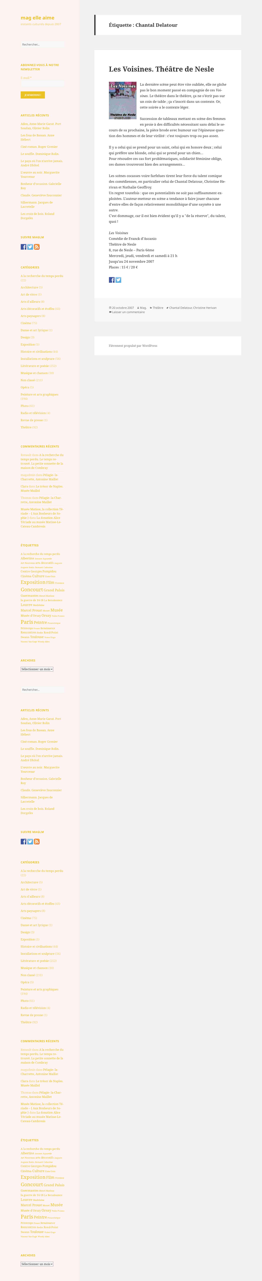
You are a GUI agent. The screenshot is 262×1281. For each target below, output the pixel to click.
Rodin (40, 632)
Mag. (143, 308)
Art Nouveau (28, 563)
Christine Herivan (205, 308)
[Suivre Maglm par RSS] (37, 247)
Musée (56, 610)
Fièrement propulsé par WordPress (133, 346)
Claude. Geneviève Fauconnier (41, 195)
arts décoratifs (44, 563)
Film (50, 582)
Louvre (26, 604)
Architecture (29, 287)
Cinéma (26, 323)
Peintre (40, 622)
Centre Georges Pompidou (38, 571)
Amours (38, 558)
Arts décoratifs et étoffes (37, 309)
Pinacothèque (54, 623)
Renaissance (47, 628)
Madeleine (38, 605)
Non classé (28, 380)
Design (25, 337)
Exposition (28, 344)
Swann (25, 637)
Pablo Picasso (58, 616)
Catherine (48, 567)
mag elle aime (37, 17)
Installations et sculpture (38, 359)
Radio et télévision (33, 413)
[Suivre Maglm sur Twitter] (30, 247)
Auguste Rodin (27, 567)
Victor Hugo (49, 637)
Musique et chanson (34, 373)
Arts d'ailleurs (30, 302)
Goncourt (32, 589)
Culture (38, 575)
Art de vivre (29, 294)
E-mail (26, 78)
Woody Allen (44, 641)
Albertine (27, 558)
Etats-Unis (50, 576)
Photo (25, 406)
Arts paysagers (31, 316)
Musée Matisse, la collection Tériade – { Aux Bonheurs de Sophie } (42, 513)
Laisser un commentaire (128, 312)
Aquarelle (47, 558)
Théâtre (26, 427)
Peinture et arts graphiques (39, 394)
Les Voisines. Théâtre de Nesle (161, 69)
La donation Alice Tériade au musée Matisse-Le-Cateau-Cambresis (41, 522)
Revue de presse (32, 420)
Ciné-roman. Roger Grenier (39, 147)
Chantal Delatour (180, 308)
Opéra (25, 387)
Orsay (46, 615)
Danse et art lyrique (34, 330)
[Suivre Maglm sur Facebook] (23, 247)
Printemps (27, 628)
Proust (37, 628)
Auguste (58, 563)
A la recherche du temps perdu (42, 276)
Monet (46, 610)
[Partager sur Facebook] (112, 280)
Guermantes (29, 595)
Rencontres (28, 632)
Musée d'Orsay (31, 616)
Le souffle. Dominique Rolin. (40, 154)
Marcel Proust (31, 610)
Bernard (39, 567)
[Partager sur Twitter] (118, 280)
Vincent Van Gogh (29, 641)
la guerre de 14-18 (32, 600)
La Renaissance (53, 600)
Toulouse (37, 637)
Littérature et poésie (35, 366)
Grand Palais (54, 590)
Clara (24, 486)
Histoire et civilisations (36, 352)
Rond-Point (51, 632)
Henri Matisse (46, 595)
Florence (59, 583)
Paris (27, 621)
